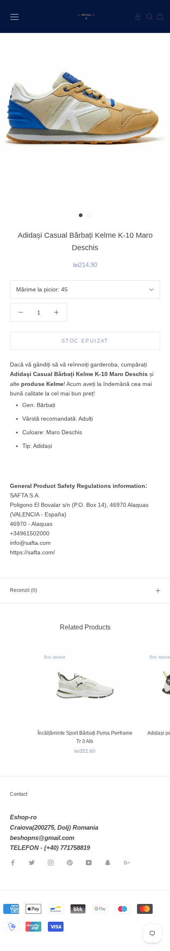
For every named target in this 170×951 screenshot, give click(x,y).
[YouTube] (89, 862)
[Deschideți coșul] (156, 17)
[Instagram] (51, 862)
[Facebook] (13, 862)
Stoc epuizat (85, 341)
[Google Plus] (127, 862)
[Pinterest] (70, 862)
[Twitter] (32, 862)
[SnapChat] (108, 862)
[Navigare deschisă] (14, 16)
